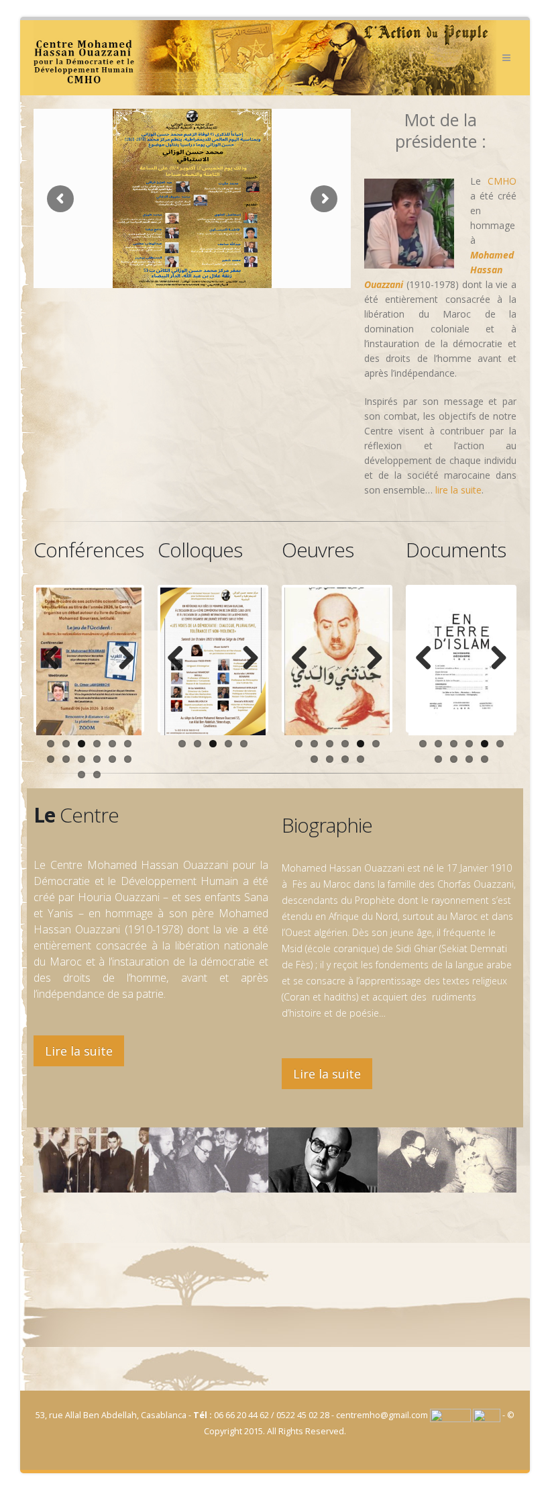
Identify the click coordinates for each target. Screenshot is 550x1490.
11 (112, 759)
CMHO (502, 181)
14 (97, 774)
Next (121, 658)
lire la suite (458, 489)
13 (81, 774)
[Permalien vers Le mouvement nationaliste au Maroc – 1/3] (461, 661)
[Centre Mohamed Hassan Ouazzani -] (265, 57)
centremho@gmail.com (382, 1415)
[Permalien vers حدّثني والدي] (337, 661)
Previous (56, 658)
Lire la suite (79, 1051)
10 (97, 759)
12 (127, 759)
